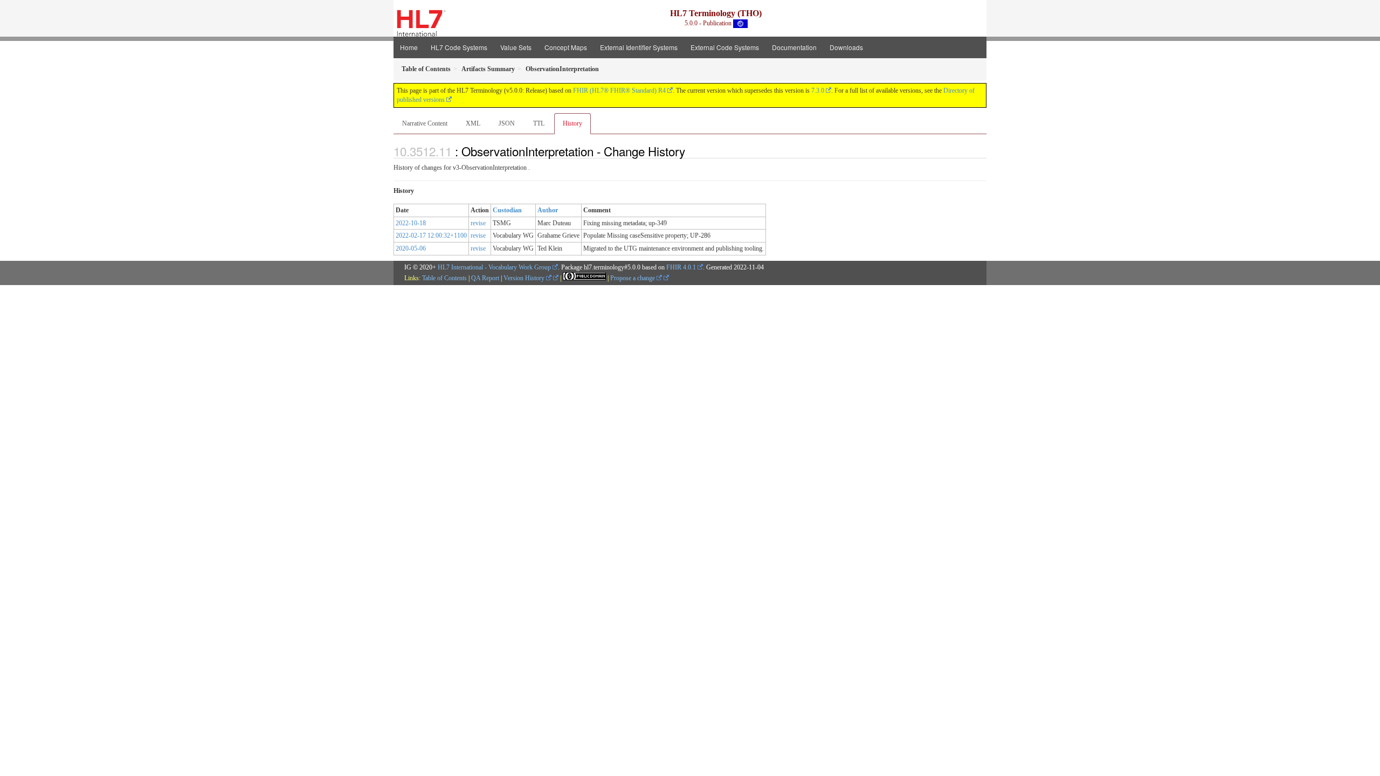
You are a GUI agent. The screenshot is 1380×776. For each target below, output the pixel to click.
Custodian (507, 210)
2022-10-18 (411, 223)
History (572, 123)
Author (547, 210)
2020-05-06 (411, 248)
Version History (524, 278)
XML (473, 123)
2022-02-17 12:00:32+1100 (431, 235)
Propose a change (633, 278)
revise (478, 223)
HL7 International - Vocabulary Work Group (494, 267)
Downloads (846, 47)
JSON (507, 123)
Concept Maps (565, 47)
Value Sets (516, 47)
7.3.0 (817, 90)
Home (409, 47)
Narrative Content (424, 123)
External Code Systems (725, 47)
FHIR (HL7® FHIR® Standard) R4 (619, 90)
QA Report (485, 278)
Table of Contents (444, 278)
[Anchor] (691, 151)
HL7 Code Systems (459, 47)
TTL (538, 123)
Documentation (794, 47)
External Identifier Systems (639, 47)
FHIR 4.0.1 (681, 267)
